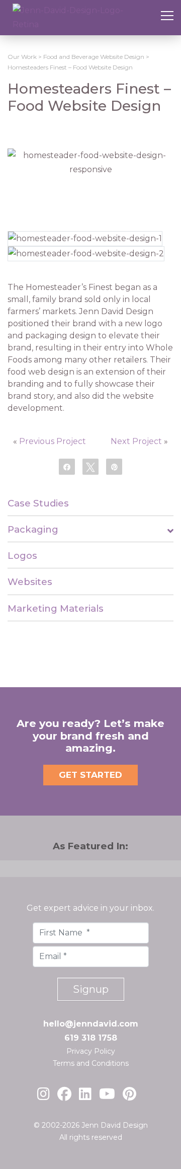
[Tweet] (90, 466)
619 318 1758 (90, 1038)
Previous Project (52, 441)
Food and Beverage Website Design (93, 56)
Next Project (136, 441)
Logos (22, 555)
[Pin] (114, 466)
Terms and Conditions (91, 1063)
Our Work (22, 56)
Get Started (90, 775)
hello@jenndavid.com (90, 1024)
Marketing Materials (56, 608)
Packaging (33, 529)
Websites (30, 582)
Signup (91, 989)
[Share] (67, 466)
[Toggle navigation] (167, 17)
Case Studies (38, 503)
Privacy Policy (90, 1051)
